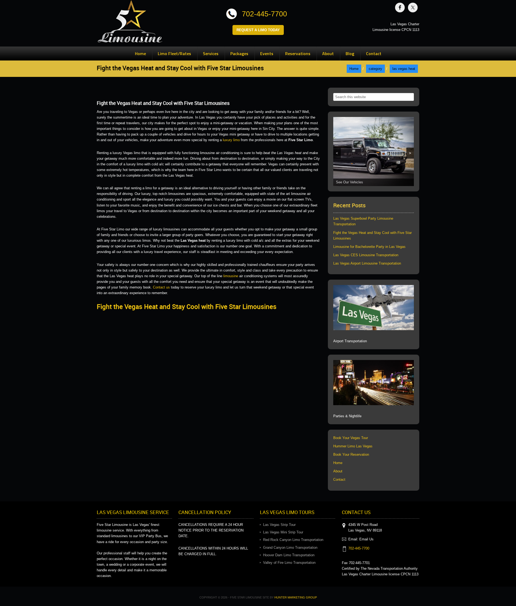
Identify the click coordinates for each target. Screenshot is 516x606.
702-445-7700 (264, 14)
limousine (230, 276)
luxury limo (231, 140)
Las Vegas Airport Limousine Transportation (367, 263)
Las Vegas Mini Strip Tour (283, 532)
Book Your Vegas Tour (350, 438)
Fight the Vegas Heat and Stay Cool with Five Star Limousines (187, 306)
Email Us (366, 539)
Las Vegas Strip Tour (279, 525)
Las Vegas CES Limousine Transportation (365, 255)
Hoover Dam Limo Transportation (288, 555)
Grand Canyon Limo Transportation (290, 548)
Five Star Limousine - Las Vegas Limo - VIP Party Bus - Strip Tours (130, 22)
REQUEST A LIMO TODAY (258, 30)
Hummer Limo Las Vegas (352, 446)
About (337, 471)
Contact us (161, 287)
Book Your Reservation (351, 454)
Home (337, 463)
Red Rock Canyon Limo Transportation (293, 540)
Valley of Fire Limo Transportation (289, 563)
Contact (339, 479)
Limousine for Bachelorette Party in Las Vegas (369, 247)
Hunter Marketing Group (295, 597)
